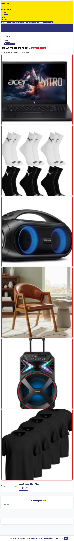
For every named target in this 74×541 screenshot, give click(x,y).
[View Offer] (37, 124)
